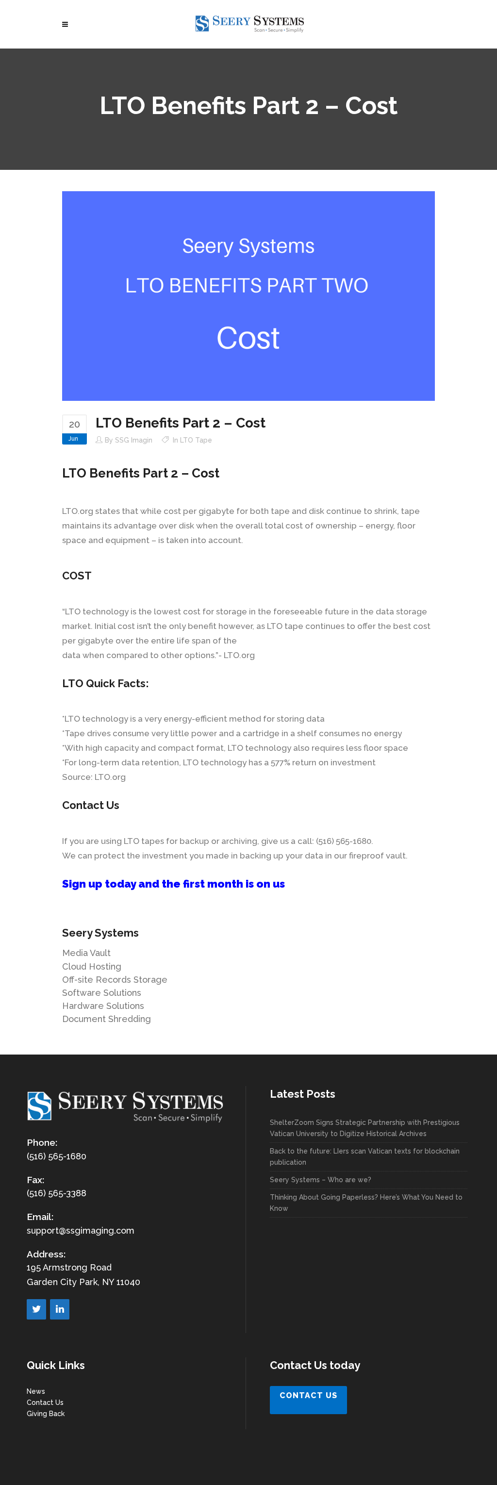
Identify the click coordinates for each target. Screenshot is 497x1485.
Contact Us (45, 1402)
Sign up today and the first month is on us (173, 883)
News (36, 1391)
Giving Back (46, 1414)
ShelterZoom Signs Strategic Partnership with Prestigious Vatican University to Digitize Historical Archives (365, 1128)
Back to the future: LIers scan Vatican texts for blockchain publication (365, 1156)
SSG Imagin (133, 440)
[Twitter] (36, 1309)
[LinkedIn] (59, 1309)
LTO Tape (196, 440)
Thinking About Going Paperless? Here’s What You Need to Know (366, 1202)
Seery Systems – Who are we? (320, 1180)
